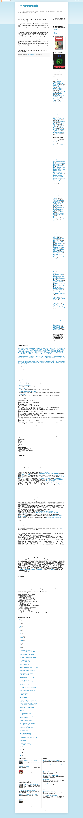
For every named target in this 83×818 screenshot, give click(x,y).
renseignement (54, 361)
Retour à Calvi (22, 663)
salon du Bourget (38, 362)
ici (61, 528)
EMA (52, 350)
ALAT (20, 348)
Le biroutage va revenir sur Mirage (25, 713)
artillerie (35, 355)
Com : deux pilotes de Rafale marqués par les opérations (28, 790)
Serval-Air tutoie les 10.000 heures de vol (26, 727)
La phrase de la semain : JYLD (25, 660)
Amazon (55, 29)
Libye (64, 351)
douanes (64, 356)
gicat (54, 357)
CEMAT (27, 349)
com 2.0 (30, 356)
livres (41, 359)
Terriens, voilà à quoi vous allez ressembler (31, 784)
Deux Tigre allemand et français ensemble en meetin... (29, 666)
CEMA (24, 349)
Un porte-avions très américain (58, 207)
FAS (30, 351)
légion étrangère (58, 359)
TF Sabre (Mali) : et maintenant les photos (26, 681)
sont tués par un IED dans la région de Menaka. (54, 517)
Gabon (36, 351)
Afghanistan (34, 348)
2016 (20, 630)
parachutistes (56, 360)
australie (38, 355)
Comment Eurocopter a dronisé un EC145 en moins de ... (29, 667)
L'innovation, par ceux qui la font (48, 783)
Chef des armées (41, 349)
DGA (62, 349)
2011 (20, 752)
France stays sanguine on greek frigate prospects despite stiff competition (58, 96)
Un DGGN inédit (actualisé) (24, 721)
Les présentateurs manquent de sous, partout (27, 726)
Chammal (36, 349)
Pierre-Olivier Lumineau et (29, 569)
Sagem (25, 353)
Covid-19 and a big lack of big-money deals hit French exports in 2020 (58, 99)
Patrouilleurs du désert (57, 205)
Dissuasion (32, 350)
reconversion (49, 361)
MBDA (19, 352)
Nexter (28, 352)
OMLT (32, 352)
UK (42, 353)
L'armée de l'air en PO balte (24, 664)
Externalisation (26, 351)
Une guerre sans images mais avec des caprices (27, 376)
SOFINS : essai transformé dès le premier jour (27, 723)
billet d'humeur (62, 355)
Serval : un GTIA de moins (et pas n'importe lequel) (28, 724)
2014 (20, 633)
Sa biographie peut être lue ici (58, 479)
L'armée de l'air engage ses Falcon (59, 320)
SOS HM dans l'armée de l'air (58, 281)
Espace (58, 350)
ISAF (49, 351)
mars (21, 746)
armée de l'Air (21, 355)
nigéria (43, 360)
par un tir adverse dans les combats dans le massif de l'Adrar (49, 473)
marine (63, 359)
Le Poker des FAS (56, 240)
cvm (52, 356)
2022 (20, 622)
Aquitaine (47, 348)
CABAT (22, 349)
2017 (20, 629)
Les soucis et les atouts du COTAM (59, 283)
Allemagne (44, 348)
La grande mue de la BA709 (58, 144)
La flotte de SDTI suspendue (58, 245)
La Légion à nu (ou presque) (24, 706)
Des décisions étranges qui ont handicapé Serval (28, 668)
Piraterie (47, 352)
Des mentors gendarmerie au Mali (59, 278)
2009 (20, 755)
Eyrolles (55, 32)
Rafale (59, 352)
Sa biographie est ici (46, 472)
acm (54, 353)
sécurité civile (49, 362)
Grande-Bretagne (40, 351)
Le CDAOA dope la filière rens (58, 254)
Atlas (50, 348)
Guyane (44, 351)
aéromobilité (42, 355)
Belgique (61, 348)
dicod (59, 356)
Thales (37, 353)
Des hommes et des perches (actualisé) (26, 720)
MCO (21, 352)
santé (43, 362)
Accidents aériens (28, 348)
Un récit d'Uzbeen (22, 394)
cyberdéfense (56, 356)
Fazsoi (32, 351)
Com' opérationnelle (51, 349)
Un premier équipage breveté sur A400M (26, 686)
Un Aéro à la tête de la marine (58, 243)
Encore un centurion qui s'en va (24, 766)
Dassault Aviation (27, 350)
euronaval (26, 357)
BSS (59, 348)
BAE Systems (53, 348)
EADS (47, 350)
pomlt (36, 361)
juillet (21, 643)
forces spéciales (43, 357)
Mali (23, 352)
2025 (20, 620)
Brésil (64, 348)
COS (29, 349)
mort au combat (30, 360)
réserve (34, 362)
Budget (19, 349)
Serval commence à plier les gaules (25, 734)
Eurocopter (63, 350)
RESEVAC (54, 352)
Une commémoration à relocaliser (49, 791)
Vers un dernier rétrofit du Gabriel (58, 193)
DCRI (60, 349)
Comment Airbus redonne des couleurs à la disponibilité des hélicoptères (58, 142)
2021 (20, 623)
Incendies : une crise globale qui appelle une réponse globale (53, 764)
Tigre (39, 353)
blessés (19, 356)
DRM (23, 350)
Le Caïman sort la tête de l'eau (25, 736)
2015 (20, 632)
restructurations (21, 362)
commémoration (40, 356)
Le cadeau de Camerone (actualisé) (26, 650)
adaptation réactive (58, 353)
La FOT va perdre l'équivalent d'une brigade (27, 716)
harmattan (61, 357)
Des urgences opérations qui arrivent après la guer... (28, 670)
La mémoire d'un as (23, 694)
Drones (35, 350)
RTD (57, 352)
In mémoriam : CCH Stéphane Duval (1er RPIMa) (28, 651)
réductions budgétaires (28, 362)
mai (20, 646)
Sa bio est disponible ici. (48, 487)
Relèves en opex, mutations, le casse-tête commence (58, 302)
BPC (56, 348)
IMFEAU (47, 351)
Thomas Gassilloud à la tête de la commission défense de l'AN (29, 804)
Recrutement (63, 352)
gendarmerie (51, 357)
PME (41, 352)
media (19, 360)
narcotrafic (38, 360)
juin (20, 644)
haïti (64, 357)
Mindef (25, 352)
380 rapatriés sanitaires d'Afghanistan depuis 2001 (51, 795)
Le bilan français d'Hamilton (23, 382)
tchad (53, 362)
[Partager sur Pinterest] (41, 54)
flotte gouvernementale (35, 357)
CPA (31, 349)
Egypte (56, 350)
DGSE (64, 349)
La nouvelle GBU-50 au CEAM (58, 241)
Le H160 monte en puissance (58, 146)
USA (44, 353)
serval (46, 362)
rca (46, 361)
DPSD (21, 350)
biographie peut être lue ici (55, 482)
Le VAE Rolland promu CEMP (58, 274)
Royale (19, 353)
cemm (27, 356)
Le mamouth (28, 6)
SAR (21, 353)
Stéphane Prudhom (39, 569)
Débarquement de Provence (41, 350)
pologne (33, 361)
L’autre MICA (22, 714)
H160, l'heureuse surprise (57, 280)
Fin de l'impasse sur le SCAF (58, 155)
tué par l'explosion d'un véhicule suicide (46, 511)
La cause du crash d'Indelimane (58, 211)
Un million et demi (23, 741)
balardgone (51, 355)
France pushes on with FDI (57, 116)
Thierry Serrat (53, 569)
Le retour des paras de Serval (24, 680)
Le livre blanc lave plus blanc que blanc (26, 653)
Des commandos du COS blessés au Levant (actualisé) (28, 794)
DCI (56, 349)
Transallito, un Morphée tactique (25, 691)
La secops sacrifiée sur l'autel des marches (50, 771)
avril (20, 647)
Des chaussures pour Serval (24, 697)
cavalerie (22, 356)
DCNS (58, 349)
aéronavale (47, 355)
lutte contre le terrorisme (50, 359)
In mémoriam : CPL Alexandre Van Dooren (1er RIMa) (27, 391)
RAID (50, 352)
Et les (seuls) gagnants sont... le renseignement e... (28, 657)
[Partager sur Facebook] (39, 54)
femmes (30, 357)
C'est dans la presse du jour (24, 684)
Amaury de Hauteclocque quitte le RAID (26, 711)
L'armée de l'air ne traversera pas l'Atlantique (27, 707)
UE (41, 353)
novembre (21, 637)
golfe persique (58, 357)
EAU (49, 350)
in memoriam (25, 359)
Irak (60, 351)
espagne (23, 357)
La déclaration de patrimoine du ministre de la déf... (28, 700)
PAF (39, 352)
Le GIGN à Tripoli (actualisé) (24, 674)
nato (40, 360)
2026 (20, 619)
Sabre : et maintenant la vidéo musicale (26, 673)
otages (50, 360)
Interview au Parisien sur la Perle (58, 285)
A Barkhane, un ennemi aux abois (58, 309)
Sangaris (28, 353)
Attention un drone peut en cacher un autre (27, 654)
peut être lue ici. (58, 478)
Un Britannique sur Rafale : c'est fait (25, 733)
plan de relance (26, 361)
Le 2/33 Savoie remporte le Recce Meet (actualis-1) (28, 737)
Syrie (35, 353)
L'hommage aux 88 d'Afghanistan (25, 731)
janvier (21, 749)
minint (23, 360)
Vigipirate (51, 353)
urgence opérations (58, 362)
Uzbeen (46, 353)
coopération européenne (48, 356)
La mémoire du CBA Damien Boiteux (26, 661)
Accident (23, 348)
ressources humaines (61, 361)
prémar (44, 361)
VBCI (49, 353)
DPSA (19, 350)
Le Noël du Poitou (56, 199)
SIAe (23, 353)
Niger (30, 352)
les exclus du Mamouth (36, 359)
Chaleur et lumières (46, 779)
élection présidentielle (24, 363)
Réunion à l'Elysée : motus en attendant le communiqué (29, 701)
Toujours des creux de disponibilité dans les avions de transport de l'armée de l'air (59, 236)
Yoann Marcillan (20, 569)
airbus (64, 353)
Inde (51, 351)
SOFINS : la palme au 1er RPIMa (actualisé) (27, 696)
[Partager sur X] (38, 54)
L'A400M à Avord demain (24, 717)
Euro (60, 350)
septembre (21, 640)
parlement (61, 360)
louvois (43, 359)
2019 (20, 626)
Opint (37, 352)
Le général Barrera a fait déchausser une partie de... (28, 687)
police (30, 361)
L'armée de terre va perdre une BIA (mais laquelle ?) (28, 648)
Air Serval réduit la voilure (24, 693)
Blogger (51, 810)
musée (35, 360)
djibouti (61, 356)
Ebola (54, 350)
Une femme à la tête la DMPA (23, 388)
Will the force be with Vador (57, 93)
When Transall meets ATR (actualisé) (25, 385)
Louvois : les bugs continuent (24, 671)
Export (23, 351)
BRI (57, 348)
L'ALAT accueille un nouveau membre (26, 683)
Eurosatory (19, 351)
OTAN (35, 352)
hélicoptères (20, 359)
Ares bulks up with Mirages (57, 114)
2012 (20, 751)
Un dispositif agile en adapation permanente (26, 379)
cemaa (25, 356)
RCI (51, 352)
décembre (21, 636)
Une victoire (22, 710)
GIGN (34, 351)
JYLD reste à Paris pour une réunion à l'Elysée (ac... (28, 704)
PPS (42, 352)
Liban (62, 351)
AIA (18, 348)
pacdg (52, 360)
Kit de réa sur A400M (56, 310)
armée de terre (30, 355)
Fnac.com (55, 33)
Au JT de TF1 (55, 287)
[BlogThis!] (37, 54)
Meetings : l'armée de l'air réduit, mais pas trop (27, 690)
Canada (33, 349)
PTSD (44, 352)
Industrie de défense (55, 351)
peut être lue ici (59, 475)
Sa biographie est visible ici (26, 474)
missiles (26, 360)
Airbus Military (39, 348)
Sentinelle (32, 353)
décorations (20, 357)
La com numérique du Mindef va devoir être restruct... (28, 703)
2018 (20, 627)
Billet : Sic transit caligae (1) (24, 730)
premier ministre (40, 361)
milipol (21, 360)
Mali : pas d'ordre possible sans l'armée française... (28, 744)
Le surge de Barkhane (57, 329)
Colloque (45, 349)
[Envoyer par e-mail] (36, 54)
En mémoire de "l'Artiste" (24, 740)
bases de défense (57, 355)
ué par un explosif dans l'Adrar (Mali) (45, 478)
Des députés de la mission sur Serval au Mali (27, 677)
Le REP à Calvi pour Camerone (25, 743)
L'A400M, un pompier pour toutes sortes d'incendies (27, 368)
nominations (46, 360)
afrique (62, 353)
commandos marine (34, 356)
